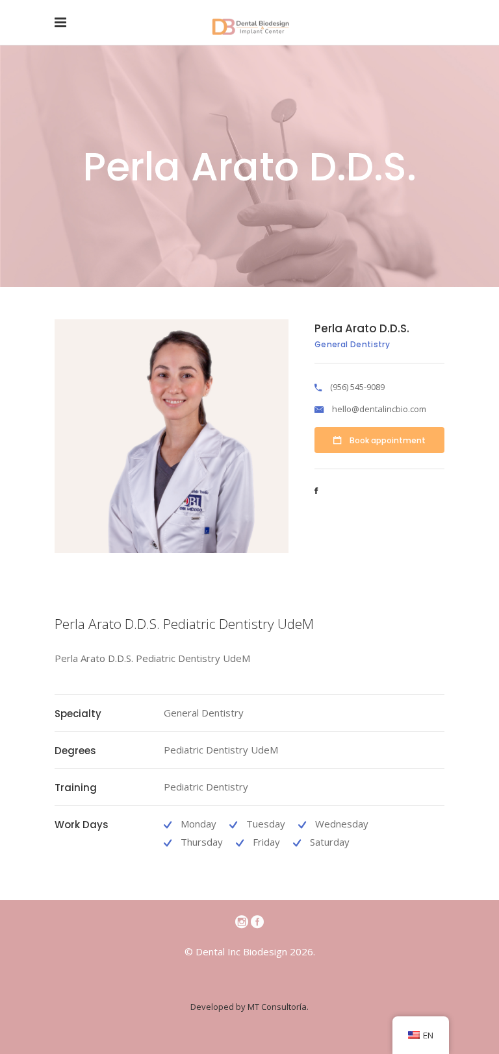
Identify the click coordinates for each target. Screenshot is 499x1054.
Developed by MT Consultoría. (249, 1006)
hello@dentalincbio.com (379, 409)
